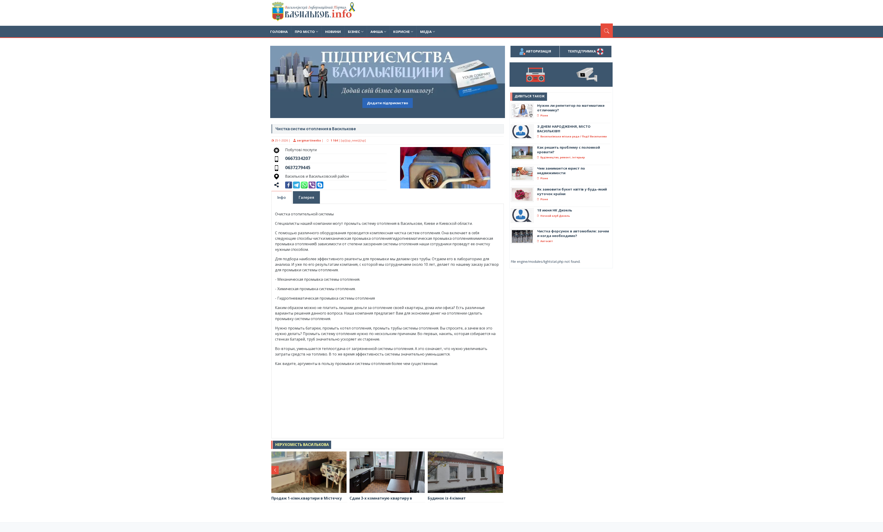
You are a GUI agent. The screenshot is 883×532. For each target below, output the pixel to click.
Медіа (426, 31)
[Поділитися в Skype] (319, 184)
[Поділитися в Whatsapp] (304, 184)
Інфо (281, 197)
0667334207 (297, 158)
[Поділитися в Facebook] (288, 184)
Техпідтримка (582, 51)
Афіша (376, 31)
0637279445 (297, 167)
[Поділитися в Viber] (312, 184)
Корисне (401, 31)
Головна (279, 31)
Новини (333, 31)
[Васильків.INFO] (314, 13)
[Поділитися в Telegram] (296, 184)
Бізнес (354, 31)
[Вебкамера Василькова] (587, 74)
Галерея (306, 197)
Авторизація (538, 51)
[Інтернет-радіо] (535, 74)
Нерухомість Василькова (302, 444)
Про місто (305, 31)
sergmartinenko (309, 140)
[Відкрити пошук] (607, 30)
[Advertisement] (529, 12)
